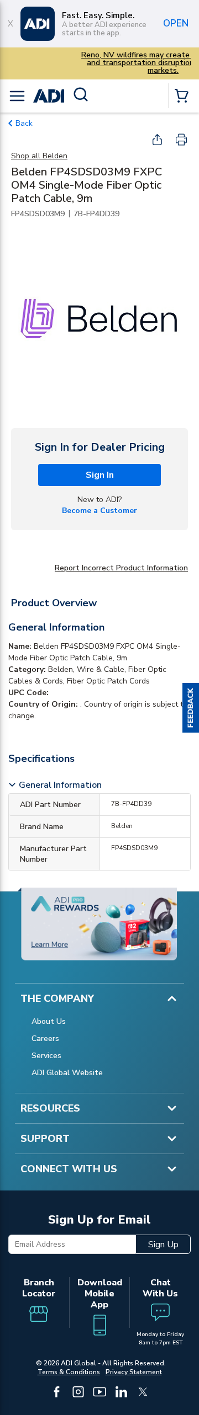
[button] (190, 708)
